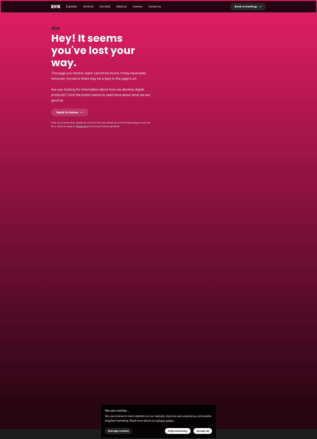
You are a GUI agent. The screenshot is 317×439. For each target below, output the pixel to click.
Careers (137, 6)
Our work (105, 6)
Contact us (154, 6)
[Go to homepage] (58, 6)
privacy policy (165, 420)
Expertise (71, 6)
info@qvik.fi (82, 126)
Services (88, 6)
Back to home (67, 112)
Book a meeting (246, 6)
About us (121, 6)
